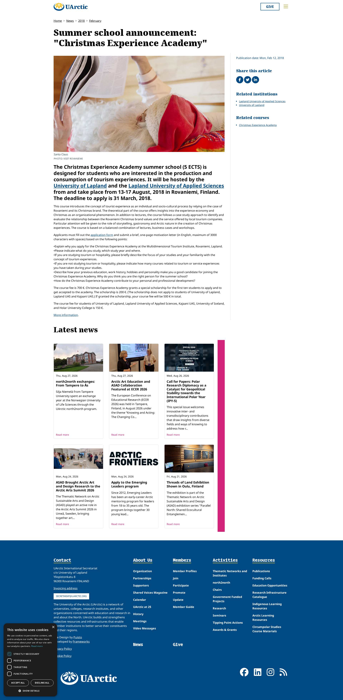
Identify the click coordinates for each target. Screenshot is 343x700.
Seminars (219, 615)
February (95, 21)
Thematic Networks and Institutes (230, 573)
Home (58, 21)
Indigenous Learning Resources (267, 606)
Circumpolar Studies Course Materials (266, 629)
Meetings (139, 621)
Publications (261, 571)
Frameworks (81, 642)
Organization (142, 571)
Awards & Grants (225, 630)
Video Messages (144, 628)
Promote (179, 593)
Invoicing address (66, 588)
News (70, 21)
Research (219, 608)
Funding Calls (261, 578)
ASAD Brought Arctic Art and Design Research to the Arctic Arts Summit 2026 (78, 486)
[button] (30, 691)
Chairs (217, 590)
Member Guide (183, 607)
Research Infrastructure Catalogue (269, 595)
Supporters (141, 585)
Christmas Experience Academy (258, 125)
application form (102, 235)
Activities (225, 560)
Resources (263, 560)
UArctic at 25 (142, 607)
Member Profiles (185, 571)
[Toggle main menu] (285, 6)
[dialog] (30, 659)
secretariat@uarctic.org (71, 596)
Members (182, 560)
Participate (181, 585)
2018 (81, 21)
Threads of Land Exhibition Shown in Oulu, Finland (188, 484)
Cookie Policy (62, 656)
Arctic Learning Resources (263, 617)
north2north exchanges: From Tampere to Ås (75, 383)
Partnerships (142, 578)
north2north (221, 583)
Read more (62, 434)
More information (66, 315)
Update (178, 600)
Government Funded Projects (227, 599)
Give (270, 6)
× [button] (53, 627)
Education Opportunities (269, 585)
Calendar (139, 600)
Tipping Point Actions (228, 623)
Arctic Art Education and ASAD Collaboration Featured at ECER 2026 (130, 385)
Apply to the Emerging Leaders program (129, 484)
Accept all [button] (18, 682)
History (138, 614)
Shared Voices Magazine (150, 593)
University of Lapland (80, 185)
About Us (142, 560)
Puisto (77, 637)
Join (175, 578)
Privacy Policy (63, 649)
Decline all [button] (42, 682)
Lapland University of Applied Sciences (176, 185)
